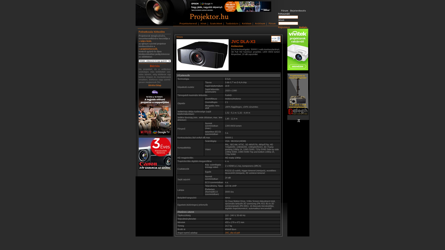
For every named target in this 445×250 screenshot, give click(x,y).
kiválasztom (237, 46)
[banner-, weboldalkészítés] (298, 121)
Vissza (179, 37)
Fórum (272, 23)
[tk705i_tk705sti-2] (155, 112)
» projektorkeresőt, (148, 49)
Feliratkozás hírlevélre (152, 31)
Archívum (260, 23)
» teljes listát (145, 41)
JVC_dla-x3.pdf (232, 233)
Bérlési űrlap (154, 85)
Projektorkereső (188, 23)
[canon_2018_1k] (155, 154)
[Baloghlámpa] (297, 94)
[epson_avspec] (230, 11)
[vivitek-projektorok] (297, 50)
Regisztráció (284, 27)
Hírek (204, 23)
